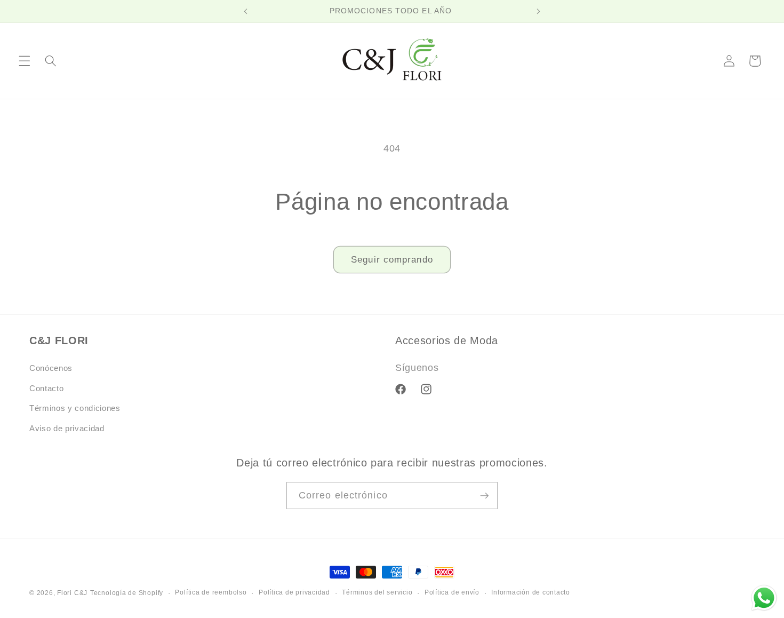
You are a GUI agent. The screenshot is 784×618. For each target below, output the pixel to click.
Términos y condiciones (75, 408)
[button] (24, 61)
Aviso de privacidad (67, 428)
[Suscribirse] (484, 496)
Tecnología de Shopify (126, 593)
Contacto (46, 388)
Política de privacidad (294, 592)
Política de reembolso (210, 592)
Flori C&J (72, 593)
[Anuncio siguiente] (538, 11)
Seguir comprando (392, 259)
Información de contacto (530, 592)
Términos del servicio (377, 592)
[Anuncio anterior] (246, 11)
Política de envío (452, 592)
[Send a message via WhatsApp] (764, 598)
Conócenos (51, 368)
